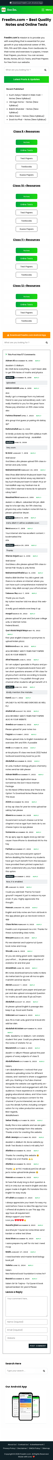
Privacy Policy (9, 1448)
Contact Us (23, 1444)
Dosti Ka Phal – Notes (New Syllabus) (27, 119)
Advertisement (36, 1444)
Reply (37, 361)
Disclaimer (22, 1448)
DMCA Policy (34, 1448)
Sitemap (46, 1448)
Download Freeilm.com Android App (27, 3)
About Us (12, 1444)
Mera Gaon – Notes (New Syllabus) (26, 116)
